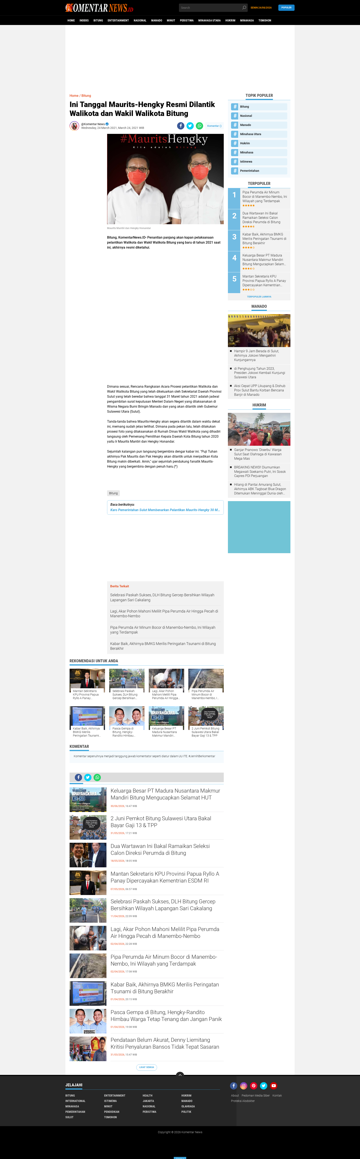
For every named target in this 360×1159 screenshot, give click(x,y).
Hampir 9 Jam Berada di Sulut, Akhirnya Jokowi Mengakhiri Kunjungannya (256, 355)
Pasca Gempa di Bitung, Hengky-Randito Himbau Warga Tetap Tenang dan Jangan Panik (166, 1015)
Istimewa (246, 161)
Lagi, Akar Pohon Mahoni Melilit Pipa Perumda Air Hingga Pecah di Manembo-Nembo (165, 932)
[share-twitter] (190, 125)
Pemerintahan (249, 170)
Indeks (84, 20)
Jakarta (148, 1101)
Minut (171, 20)
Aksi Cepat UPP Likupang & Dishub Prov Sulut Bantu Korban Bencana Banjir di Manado (259, 390)
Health (147, 1095)
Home (71, 20)
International (75, 1101)
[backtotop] (180, 1076)
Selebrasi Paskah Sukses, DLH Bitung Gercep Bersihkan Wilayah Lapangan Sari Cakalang (163, 905)
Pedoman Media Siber (256, 1095)
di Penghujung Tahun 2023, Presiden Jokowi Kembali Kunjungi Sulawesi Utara (259, 373)
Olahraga (188, 1106)
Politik (186, 1111)
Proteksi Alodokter (243, 1101)
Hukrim (230, 20)
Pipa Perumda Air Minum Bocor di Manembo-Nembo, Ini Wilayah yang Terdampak (164, 960)
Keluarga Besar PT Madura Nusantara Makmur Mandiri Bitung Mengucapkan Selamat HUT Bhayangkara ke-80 (165, 798)
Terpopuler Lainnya (259, 296)
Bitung (98, 20)
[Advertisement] (180, 57)
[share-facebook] (180, 125)
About (235, 1095)
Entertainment (118, 20)
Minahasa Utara (209, 20)
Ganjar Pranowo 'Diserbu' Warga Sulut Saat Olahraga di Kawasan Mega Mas (258, 454)
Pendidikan (111, 1111)
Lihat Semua (146, 1067)
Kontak (277, 1095)
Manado (156, 20)
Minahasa (247, 20)
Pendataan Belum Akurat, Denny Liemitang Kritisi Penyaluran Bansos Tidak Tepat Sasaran (165, 1043)
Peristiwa (187, 20)
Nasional (140, 20)
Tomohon (265, 20)
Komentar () (214, 125)
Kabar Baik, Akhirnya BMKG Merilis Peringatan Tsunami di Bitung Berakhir (165, 988)
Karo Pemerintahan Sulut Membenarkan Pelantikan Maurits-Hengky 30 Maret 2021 (165, 510)
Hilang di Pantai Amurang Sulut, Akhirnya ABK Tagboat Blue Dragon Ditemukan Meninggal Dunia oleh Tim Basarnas (260, 489)
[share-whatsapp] (199, 125)
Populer (286, 7)
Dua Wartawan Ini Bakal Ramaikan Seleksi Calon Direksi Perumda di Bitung (160, 849)
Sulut (69, 1117)
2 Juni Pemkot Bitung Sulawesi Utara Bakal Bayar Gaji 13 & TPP (161, 822)
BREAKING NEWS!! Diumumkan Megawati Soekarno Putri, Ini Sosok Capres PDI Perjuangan (260, 471)
